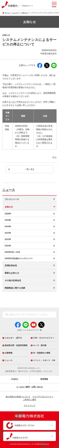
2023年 (8, 233)
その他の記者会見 (13, 280)
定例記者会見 (11, 265)
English (14, 379)
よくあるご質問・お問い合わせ (29, 387)
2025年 (8, 220)
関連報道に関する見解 (15, 288)
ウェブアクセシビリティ (43, 397)
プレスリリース (12, 199)
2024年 (8, 226)
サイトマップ (29, 405)
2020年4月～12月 (12, 252)
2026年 (8, 214)
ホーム (7, 13)
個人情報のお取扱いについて (18, 397)
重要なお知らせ (12, 273)
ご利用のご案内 (29, 400)
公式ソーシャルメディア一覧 (29, 330)
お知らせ (24, 13)
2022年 (8, 239)
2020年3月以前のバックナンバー (19, 258)
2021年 (8, 246)
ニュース (8, 190)
